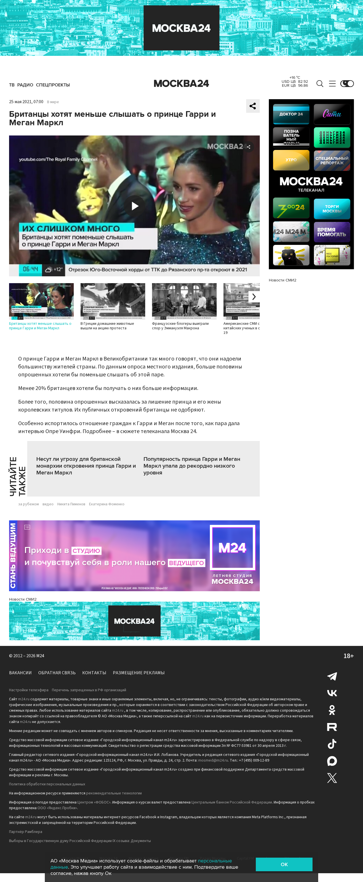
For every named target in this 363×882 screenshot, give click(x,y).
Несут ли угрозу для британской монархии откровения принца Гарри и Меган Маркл (86, 466)
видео (48, 504)
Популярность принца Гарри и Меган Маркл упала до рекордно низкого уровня (191, 466)
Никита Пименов (71, 504)
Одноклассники (332, 710)
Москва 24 (181, 83)
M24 (40, 656)
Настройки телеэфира (28, 690)
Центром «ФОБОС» (94, 802)
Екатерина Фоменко (106, 504)
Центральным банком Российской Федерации (231, 802)
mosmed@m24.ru (213, 760)
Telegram (332, 676)
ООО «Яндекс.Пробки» (57, 808)
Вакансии (20, 673)
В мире (53, 102)
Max (332, 761)
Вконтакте (332, 693)
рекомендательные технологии (114, 793)
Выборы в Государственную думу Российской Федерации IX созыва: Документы (80, 841)
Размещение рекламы (139, 673)
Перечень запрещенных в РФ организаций (89, 690)
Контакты (94, 673)
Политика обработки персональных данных (47, 784)
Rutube (332, 727)
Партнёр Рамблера (25, 832)
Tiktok (332, 744)
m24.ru (23, 699)
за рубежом (28, 504)
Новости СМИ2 (23, 599)
